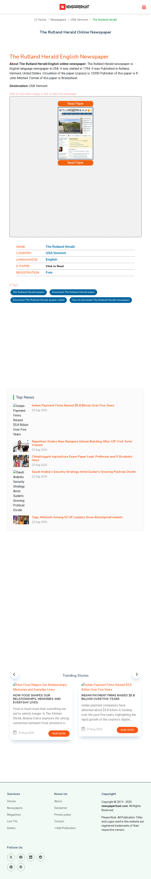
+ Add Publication (65, 828)
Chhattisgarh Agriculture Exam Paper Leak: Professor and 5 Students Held (82, 458)
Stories (11, 801)
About (58, 801)
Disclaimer (60, 808)
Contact (59, 821)
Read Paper (75, 103)
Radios (11, 828)
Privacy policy (62, 814)
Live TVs (12, 821)
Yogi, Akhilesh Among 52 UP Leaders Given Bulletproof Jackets (77, 517)
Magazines (14, 814)
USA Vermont (79, 19)
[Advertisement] (75, 201)
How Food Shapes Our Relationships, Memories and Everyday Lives (37, 699)
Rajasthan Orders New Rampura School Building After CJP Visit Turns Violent (82, 443)
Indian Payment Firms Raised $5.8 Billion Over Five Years (73, 405)
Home (42, 19)
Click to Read (55, 266)
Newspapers (58, 19)
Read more (59, 733)
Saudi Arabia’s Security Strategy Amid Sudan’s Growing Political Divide (84, 472)
